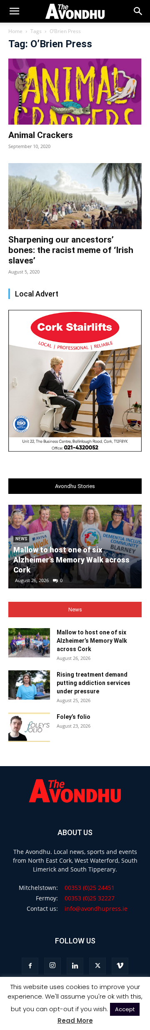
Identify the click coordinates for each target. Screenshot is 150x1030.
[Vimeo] (120, 966)
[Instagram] (52, 966)
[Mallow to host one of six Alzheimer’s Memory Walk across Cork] (29, 642)
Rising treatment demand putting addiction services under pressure (93, 683)
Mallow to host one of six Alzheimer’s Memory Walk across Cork (71, 559)
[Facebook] (30, 966)
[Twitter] (97, 966)
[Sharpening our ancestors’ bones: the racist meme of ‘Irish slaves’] (75, 196)
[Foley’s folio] (29, 727)
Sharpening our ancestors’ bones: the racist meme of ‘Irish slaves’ (70, 250)
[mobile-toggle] (14, 11)
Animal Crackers (40, 135)
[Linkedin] (75, 966)
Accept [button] (125, 1009)
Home (15, 31)
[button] (138, 11)
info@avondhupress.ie (96, 908)
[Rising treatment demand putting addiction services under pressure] (29, 685)
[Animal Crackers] (75, 92)
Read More (75, 1020)
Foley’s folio (73, 716)
